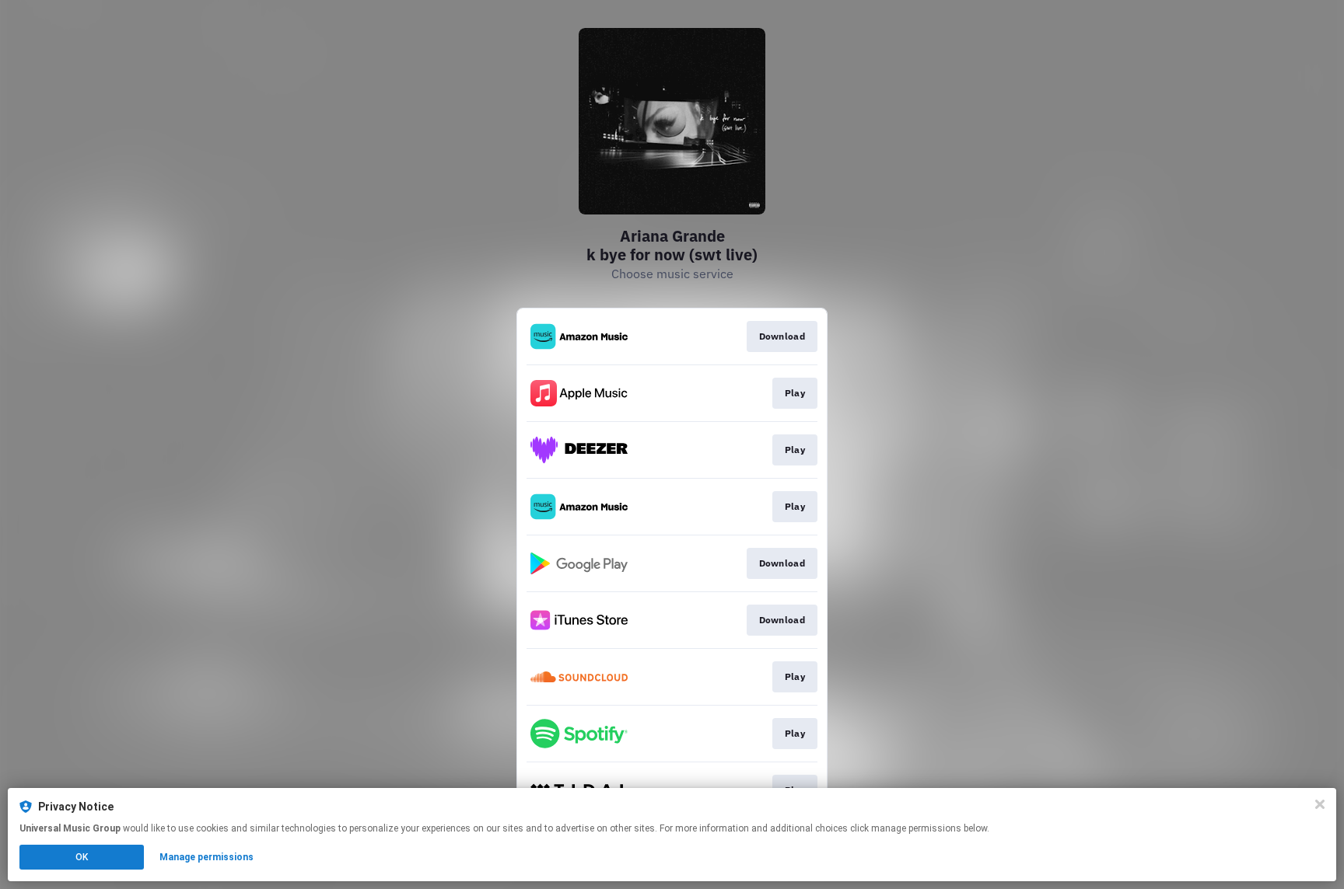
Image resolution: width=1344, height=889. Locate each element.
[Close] (1319, 804)
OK (81, 857)
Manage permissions (206, 857)
